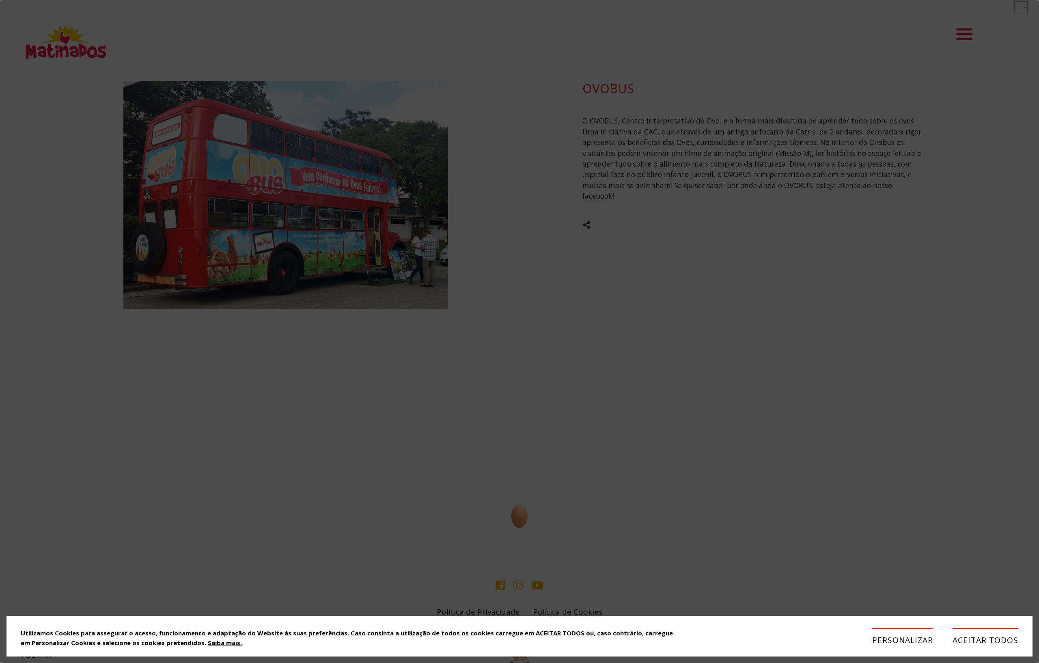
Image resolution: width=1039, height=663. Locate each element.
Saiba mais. (225, 643)
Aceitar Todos (985, 640)
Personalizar (902, 640)
